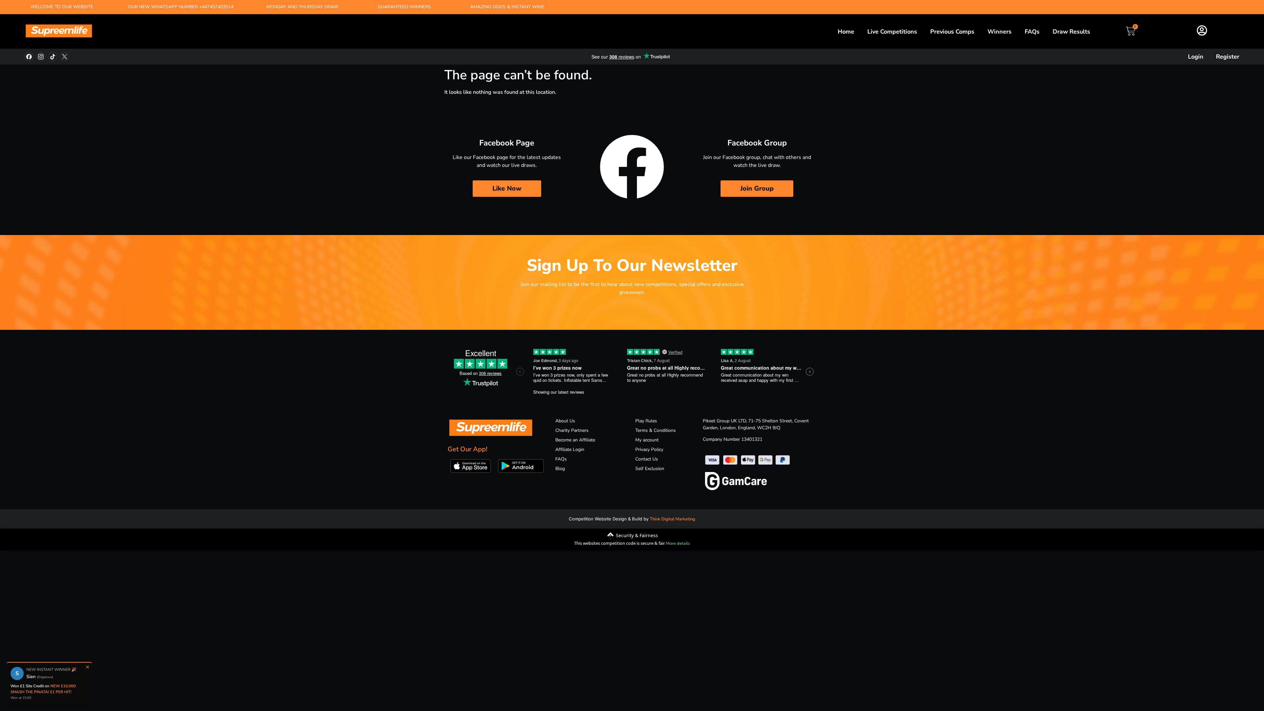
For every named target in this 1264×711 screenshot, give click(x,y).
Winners (1000, 32)
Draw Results (1071, 32)
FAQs (1032, 32)
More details (678, 543)
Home (846, 32)
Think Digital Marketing (672, 519)
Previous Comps (952, 32)
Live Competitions (892, 32)
